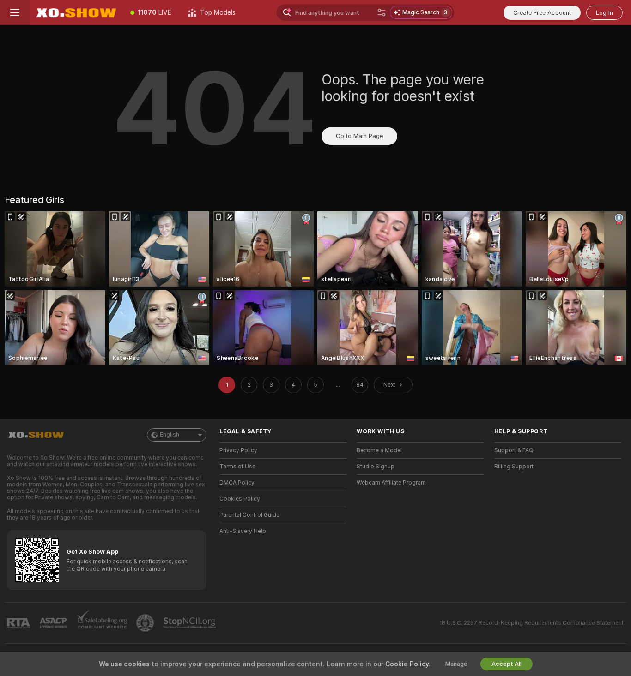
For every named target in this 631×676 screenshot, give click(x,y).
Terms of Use (237, 466)
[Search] (381, 12)
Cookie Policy (407, 664)
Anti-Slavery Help (242, 531)
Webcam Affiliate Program (391, 482)
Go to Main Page (359, 135)
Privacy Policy (238, 450)
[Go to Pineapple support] (146, 623)
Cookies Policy (239, 499)
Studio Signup (375, 466)
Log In (604, 12)
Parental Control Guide (249, 515)
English (169, 434)
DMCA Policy (237, 482)
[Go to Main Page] (76, 12)
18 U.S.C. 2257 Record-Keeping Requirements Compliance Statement (531, 623)
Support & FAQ (514, 450)
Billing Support (514, 466)
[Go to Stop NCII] (190, 622)
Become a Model (379, 450)
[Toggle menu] (15, 12)
